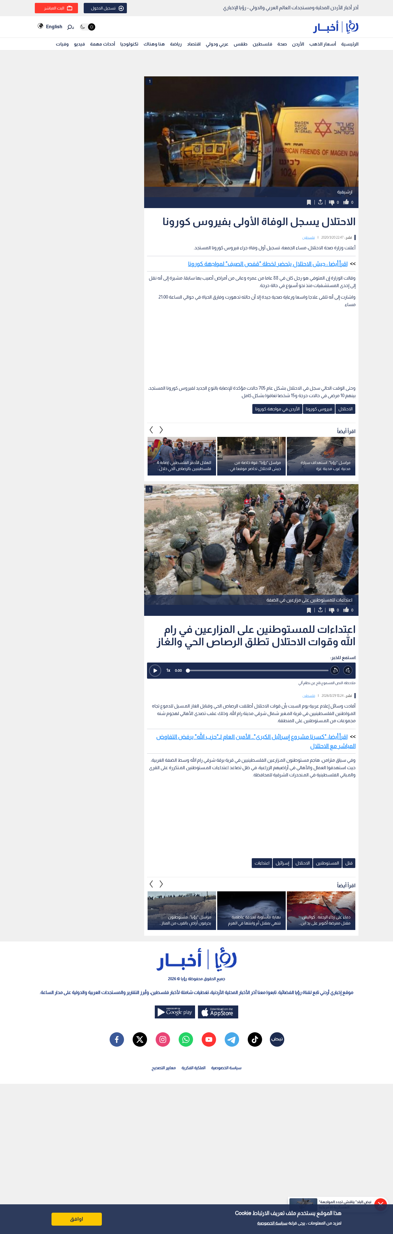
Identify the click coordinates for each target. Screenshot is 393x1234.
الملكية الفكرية (193, 1067)
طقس (240, 43)
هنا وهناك (154, 43)
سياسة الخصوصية (272, 1223)
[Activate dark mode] (87, 26)
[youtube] (209, 1039)
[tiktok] (255, 1039)
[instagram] (163, 1039)
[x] (140, 1039)
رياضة (176, 43)
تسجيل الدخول (103, 8)
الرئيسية (349, 43)
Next (151, 429)
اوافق (76, 1219)
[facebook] (117, 1039)
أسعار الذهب (322, 43)
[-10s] (335, 670)
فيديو (79, 43)
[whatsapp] (186, 1039)
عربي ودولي (217, 43)
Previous (161, 429)
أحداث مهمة (102, 43)
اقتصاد (194, 43)
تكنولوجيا (129, 43)
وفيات (62, 43)
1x (168, 670)
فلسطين (262, 43)
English (54, 26)
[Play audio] (155, 670)
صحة (282, 43)
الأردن (298, 43)
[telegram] (232, 1039)
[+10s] (348, 670)
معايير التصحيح (164, 1067)
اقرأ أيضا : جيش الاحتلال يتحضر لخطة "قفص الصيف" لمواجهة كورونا (268, 264)
